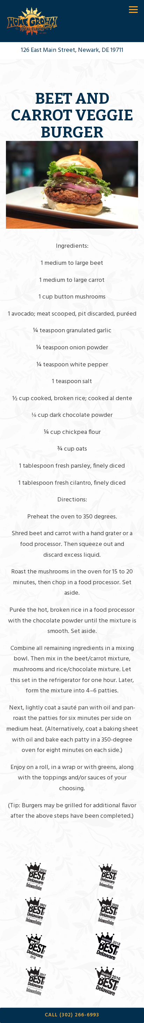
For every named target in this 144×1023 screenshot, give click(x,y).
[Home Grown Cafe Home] (32, 21)
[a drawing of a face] (108, 946)
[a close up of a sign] (36, 981)
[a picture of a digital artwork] (36, 946)
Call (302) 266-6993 (72, 1015)
